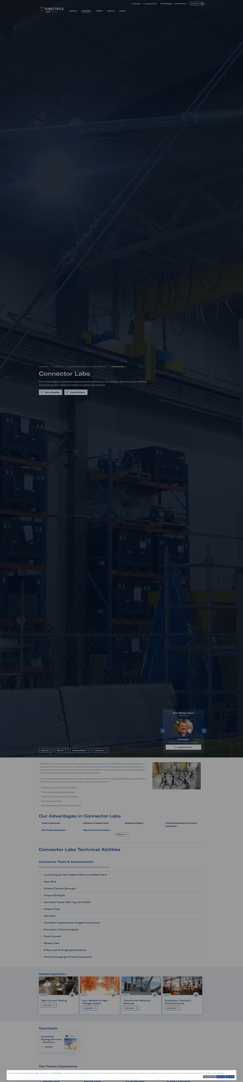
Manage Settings (209, 1077)
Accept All (220, 1077)
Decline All (229, 1077)
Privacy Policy (57, 1073)
